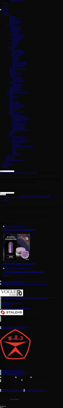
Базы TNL (15, 44)
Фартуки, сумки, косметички (16, 112)
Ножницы (15, 143)
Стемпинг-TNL (16, 85)
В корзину (3, 194)
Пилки (14, 152)
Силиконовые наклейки (15, 89)
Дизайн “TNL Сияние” (18, 66)
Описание (5, 200)
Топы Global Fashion (17, 37)
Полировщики (16, 153)
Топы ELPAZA (16, 41)
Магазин (5, 13)
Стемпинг (12, 83)
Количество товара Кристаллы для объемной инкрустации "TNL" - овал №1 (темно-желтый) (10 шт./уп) (27, 191)
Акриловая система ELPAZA (20, 117)
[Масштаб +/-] (5, 406)
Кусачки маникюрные (18, 142)
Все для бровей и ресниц (12, 91)
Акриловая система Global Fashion (21, 118)
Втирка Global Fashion (18, 51)
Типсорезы (12, 132)
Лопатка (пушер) (16, 145)
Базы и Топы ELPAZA (15, 38)
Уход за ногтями (10, 157)
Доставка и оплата (8, 164)
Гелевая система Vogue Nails (19, 123)
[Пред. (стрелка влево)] (0, 407)
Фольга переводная (14, 88)
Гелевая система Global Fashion (20, 129)
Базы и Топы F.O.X (14, 30)
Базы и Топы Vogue (14, 26)
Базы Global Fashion (17, 36)
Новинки (5, 161)
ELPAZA (11, 19)
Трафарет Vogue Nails (17, 81)
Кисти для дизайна (17, 136)
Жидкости (8, 156)
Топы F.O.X (15, 33)
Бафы (13, 150)
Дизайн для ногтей (11, 47)
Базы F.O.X (15, 31)
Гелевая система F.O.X (18, 127)
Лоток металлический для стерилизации (22, 146)
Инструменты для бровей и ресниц (18, 92)
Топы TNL (15, 45)
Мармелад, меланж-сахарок (19, 63)
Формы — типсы (13, 131)
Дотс (13, 139)
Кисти (11, 135)
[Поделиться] (2, 406)
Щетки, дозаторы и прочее (16, 105)
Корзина (5, 167)
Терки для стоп (16, 154)
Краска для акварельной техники (18, 69)
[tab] (33, 200)
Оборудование (10, 94)
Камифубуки (15, 59)
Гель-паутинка (13, 71)
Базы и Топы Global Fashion (16, 34)
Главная (5, 12)
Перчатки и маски (14, 103)
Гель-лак (8, 15)
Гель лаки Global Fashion (15, 22)
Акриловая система (14, 114)
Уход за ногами (10, 158)
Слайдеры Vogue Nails (18, 80)
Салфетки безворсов (14, 102)
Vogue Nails (12, 16)
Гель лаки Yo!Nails (14, 23)
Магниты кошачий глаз (15, 109)
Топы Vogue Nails (16, 29)
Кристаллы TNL (46, 197)
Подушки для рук (13, 107)
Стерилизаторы (13, 96)
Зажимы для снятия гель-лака (17, 106)
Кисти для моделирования (19, 138)
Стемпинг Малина (17, 84)
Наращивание (9, 113)
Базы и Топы (9, 25)
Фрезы (14, 147)
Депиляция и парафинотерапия (14, 160)
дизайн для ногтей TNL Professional (25, 197)
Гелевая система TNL (18, 124)
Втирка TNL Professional (18, 52)
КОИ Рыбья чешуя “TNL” (19, 65)
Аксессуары (9, 100)
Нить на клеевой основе (15, 87)
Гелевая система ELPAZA (19, 125)
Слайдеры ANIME (17, 77)
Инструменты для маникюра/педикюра (19, 140)
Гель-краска (12, 67)
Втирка (11, 48)
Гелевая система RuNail (18, 128)
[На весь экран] (3, 406)
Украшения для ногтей (15, 55)
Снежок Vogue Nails (14, 74)
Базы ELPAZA (16, 40)
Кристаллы (38, 197)
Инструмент (9, 134)
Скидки (5, 163)
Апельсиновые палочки (18, 149)
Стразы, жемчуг (16, 58)
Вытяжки (11, 98)
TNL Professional (13, 18)
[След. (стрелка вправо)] (2, 407)
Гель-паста (12, 70)
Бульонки (14, 56)
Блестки (14, 60)
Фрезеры (11, 99)
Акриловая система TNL (18, 116)
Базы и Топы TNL (14, 42)
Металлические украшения (19, 62)
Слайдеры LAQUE (17, 78)
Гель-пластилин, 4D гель (15, 73)
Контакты (5, 165)
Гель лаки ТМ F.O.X (14, 20)
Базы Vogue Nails (16, 27)
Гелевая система (13, 121)
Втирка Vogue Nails (17, 54)
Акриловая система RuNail (19, 120)
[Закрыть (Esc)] (0, 406)
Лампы (11, 95)
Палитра (11, 110)
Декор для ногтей (11, 197)
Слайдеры (12, 76)
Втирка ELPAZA (16, 49)
